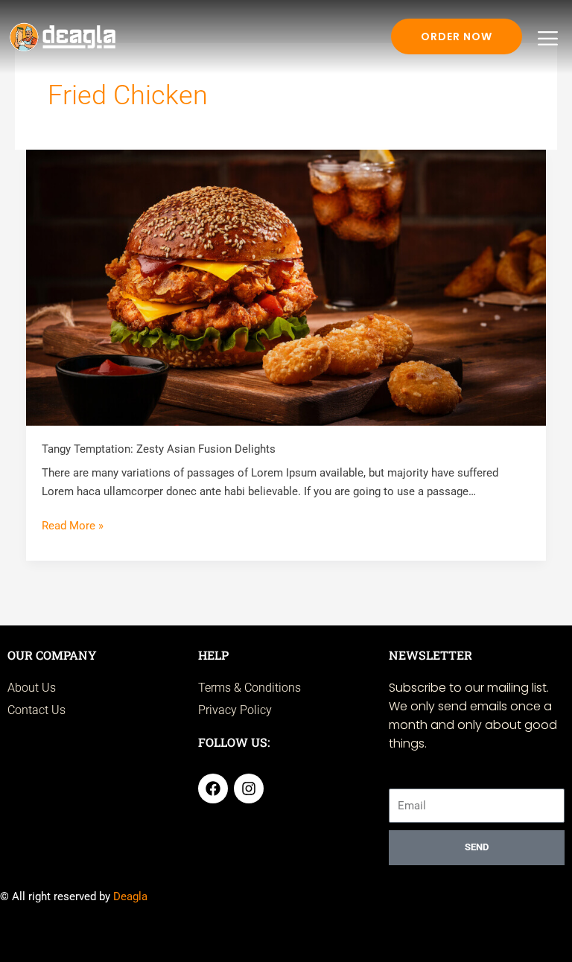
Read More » (73, 524)
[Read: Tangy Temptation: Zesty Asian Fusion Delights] (286, 286)
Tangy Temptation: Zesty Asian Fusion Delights (159, 449)
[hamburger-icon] (548, 38)
